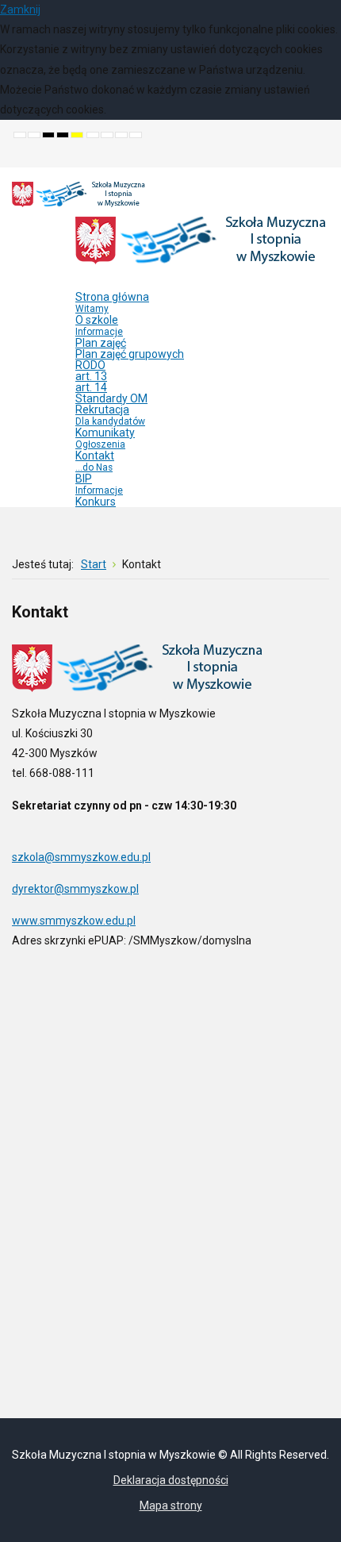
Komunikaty (105, 438)
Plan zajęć (100, 342)
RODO (90, 365)
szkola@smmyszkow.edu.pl (81, 857)
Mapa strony (171, 1505)
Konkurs (95, 501)
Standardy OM (111, 398)
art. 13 (91, 376)
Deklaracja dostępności (170, 1480)
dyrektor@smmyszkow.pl (75, 889)
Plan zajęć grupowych (129, 354)
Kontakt (94, 461)
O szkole (99, 325)
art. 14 (91, 387)
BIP (99, 484)
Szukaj (318, 155)
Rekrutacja (110, 415)
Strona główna (112, 302)
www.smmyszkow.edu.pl (74, 920)
